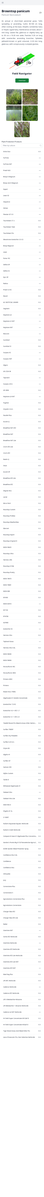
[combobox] (22, 145)
